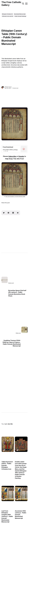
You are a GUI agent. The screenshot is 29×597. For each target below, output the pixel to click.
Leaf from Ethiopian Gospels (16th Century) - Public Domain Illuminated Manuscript (7, 516)
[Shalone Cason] (2, 87)
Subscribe (12, 156)
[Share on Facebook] (8, 212)
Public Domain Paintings (20, 16)
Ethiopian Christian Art (7, 14)
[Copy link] (17, 212)
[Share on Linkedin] (13, 212)
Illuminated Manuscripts (20, 14)
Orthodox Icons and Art (7, 16)
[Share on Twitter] (3, 212)
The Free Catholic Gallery (11, 3)
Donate (21, 156)
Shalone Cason (8, 86)
